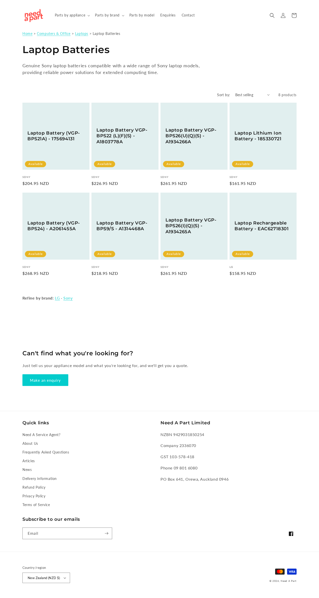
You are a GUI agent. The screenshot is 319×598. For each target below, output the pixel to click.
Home (27, 34)
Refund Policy (34, 487)
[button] (72, 15)
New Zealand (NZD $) (44, 578)
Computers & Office (54, 34)
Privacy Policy (33, 496)
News (27, 469)
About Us (30, 443)
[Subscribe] (106, 533)
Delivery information (39, 478)
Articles (28, 461)
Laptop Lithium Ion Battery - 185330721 (258, 136)
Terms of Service (36, 505)
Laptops (81, 34)
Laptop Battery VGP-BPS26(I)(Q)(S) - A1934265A (190, 225)
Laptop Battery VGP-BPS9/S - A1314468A (121, 225)
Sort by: (223, 95)
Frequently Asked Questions (45, 452)
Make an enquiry (45, 380)
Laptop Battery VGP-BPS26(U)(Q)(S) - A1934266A (190, 136)
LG (57, 298)
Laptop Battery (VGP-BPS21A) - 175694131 (53, 136)
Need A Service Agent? (41, 435)
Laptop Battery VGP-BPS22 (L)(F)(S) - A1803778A (121, 136)
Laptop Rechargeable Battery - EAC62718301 (262, 225)
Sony (68, 298)
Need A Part (289, 580)
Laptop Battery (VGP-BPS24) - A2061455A (53, 225)
